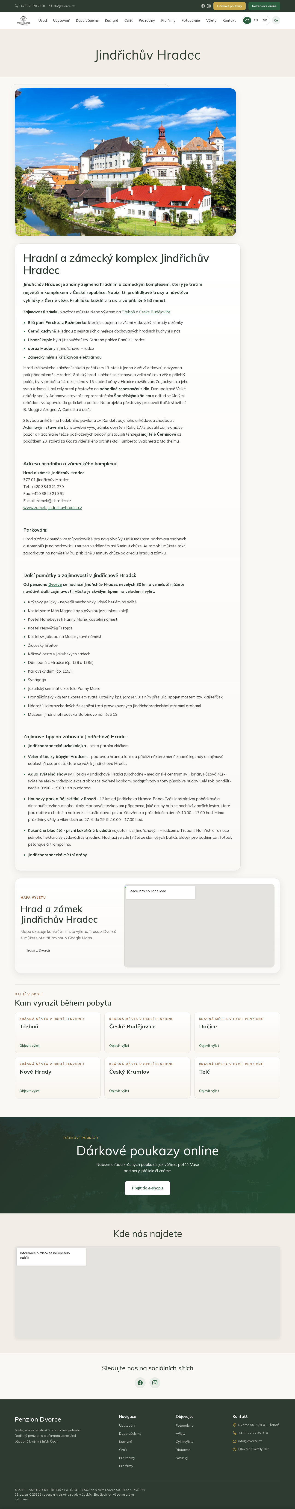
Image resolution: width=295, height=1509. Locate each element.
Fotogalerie (191, 20)
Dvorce (55, 584)
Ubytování (61, 20)
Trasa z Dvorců (38, 950)
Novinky (182, 1458)
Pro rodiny (147, 20)
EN (256, 20)
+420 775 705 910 (32, 6)
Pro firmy (168, 20)
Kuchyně (111, 20)
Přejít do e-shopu (147, 1188)
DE (265, 20)
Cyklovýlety (185, 1442)
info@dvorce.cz (64, 6)
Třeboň (128, 311)
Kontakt (229, 20)
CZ (247, 20)
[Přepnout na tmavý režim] (276, 20)
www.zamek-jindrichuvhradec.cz (52, 507)
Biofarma (183, 1450)
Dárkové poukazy (229, 6)
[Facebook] (203, 6)
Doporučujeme (87, 20)
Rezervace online (264, 6)
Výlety (211, 20)
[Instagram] (209, 6)
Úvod (42, 20)
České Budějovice (154, 311)
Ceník (128, 20)
